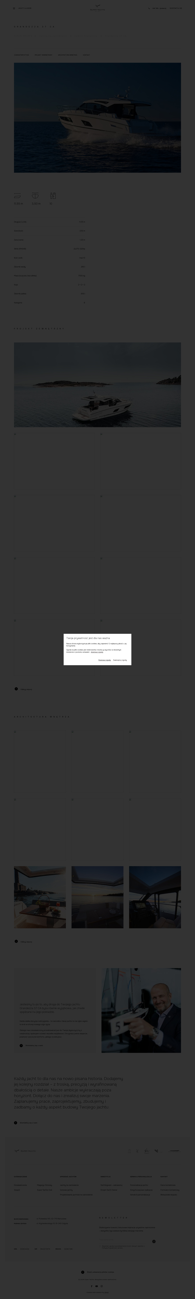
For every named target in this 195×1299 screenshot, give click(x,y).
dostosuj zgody (97, 652)
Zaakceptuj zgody (120, 660)
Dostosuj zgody (105, 660)
